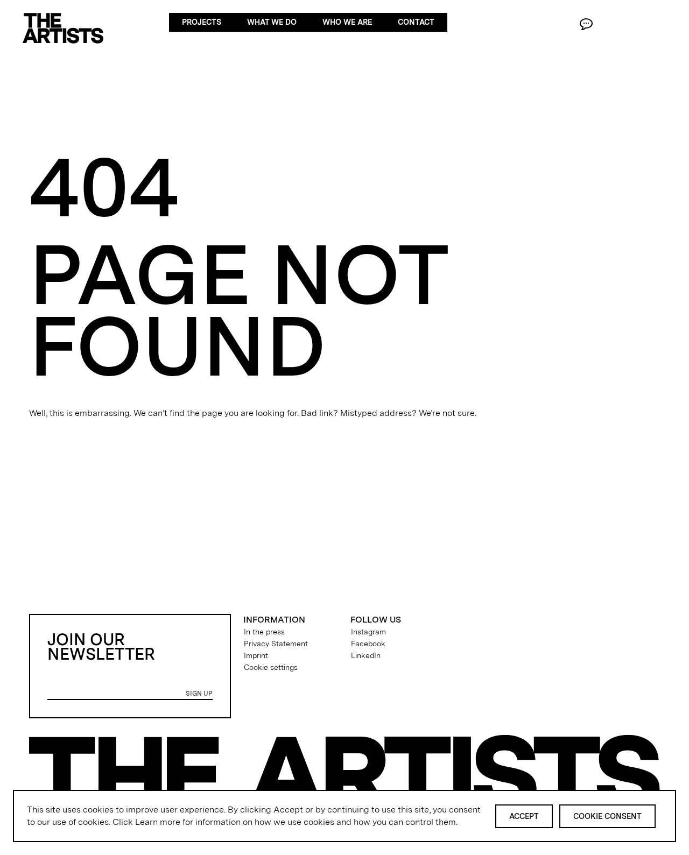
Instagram (368, 631)
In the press (264, 631)
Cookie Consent (607, 816)
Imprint (256, 655)
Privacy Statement (276, 643)
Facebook (368, 643)
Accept (524, 816)
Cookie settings (271, 667)
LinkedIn (366, 655)
